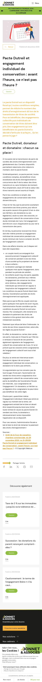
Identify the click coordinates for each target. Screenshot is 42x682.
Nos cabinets (9, 641)
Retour (10, 47)
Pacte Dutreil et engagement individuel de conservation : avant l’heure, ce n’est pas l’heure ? (20, 446)
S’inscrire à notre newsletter (14, 628)
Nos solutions (9, 636)
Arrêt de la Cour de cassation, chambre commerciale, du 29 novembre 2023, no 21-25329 (18, 437)
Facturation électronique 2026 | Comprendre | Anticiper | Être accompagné (21, 11)
